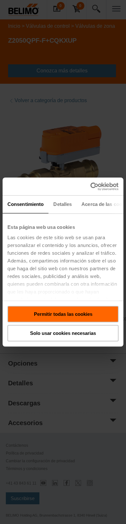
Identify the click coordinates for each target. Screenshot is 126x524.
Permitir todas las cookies (63, 314)
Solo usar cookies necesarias (63, 333)
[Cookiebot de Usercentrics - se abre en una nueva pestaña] (91, 186)
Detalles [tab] (62, 204)
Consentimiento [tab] (25, 204)
